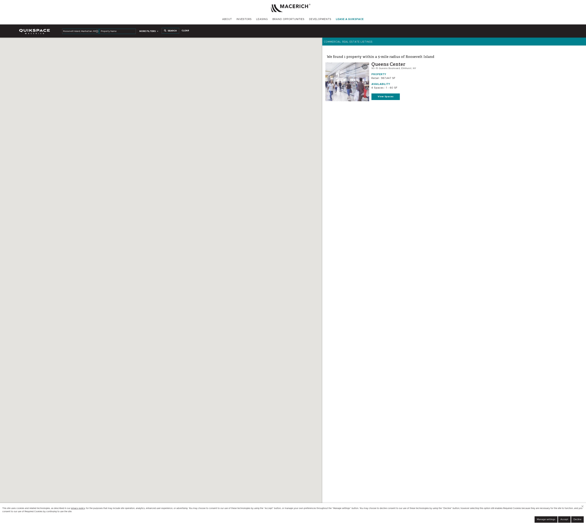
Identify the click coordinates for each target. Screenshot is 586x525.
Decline (577, 519)
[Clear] (97, 31)
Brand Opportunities (288, 19)
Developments (320, 19)
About (227, 19)
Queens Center (388, 64)
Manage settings (546, 519)
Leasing (262, 19)
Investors (244, 19)
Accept (564, 519)
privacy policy (78, 508)
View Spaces (386, 97)
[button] (582, 506)
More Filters (147, 31)
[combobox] (80, 31)
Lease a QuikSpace (350, 19)
